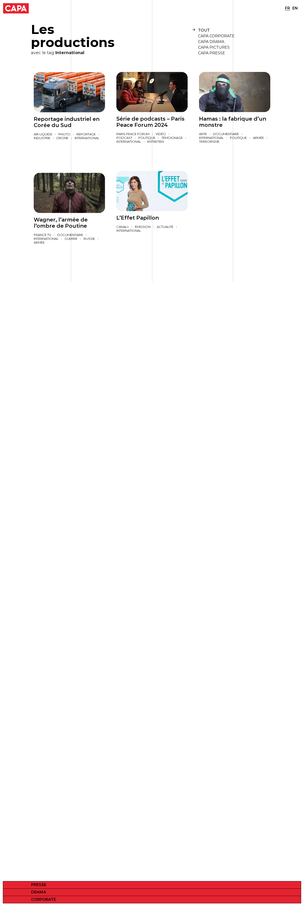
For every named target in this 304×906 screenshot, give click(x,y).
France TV (42, 235)
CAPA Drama (211, 41)
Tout (204, 30)
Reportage (86, 134)
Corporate (43, 899)
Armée (258, 138)
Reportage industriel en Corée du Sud (67, 122)
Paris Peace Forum (132, 134)
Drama (38, 892)
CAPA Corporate (216, 36)
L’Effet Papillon (137, 218)
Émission (143, 227)
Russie (89, 239)
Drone (62, 138)
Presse (38, 884)
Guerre (71, 239)
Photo (64, 134)
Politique (146, 138)
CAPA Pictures (214, 47)
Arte (203, 134)
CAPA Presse (211, 53)
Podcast (124, 138)
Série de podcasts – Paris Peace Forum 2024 (150, 122)
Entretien (155, 141)
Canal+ (122, 227)
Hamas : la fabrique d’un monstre (232, 122)
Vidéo (161, 134)
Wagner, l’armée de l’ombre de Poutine (61, 223)
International (87, 138)
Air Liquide (43, 134)
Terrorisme (209, 141)
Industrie (42, 138)
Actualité (165, 227)
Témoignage (172, 138)
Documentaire (226, 134)
